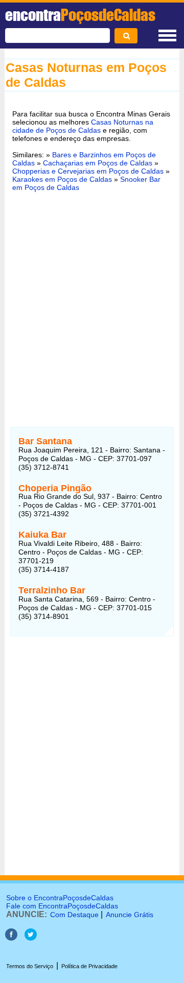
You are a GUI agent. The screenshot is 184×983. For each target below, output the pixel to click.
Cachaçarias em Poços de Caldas (97, 163)
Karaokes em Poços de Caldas (62, 179)
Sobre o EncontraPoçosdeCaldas (59, 898)
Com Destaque (74, 914)
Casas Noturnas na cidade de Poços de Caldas (82, 126)
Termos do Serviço (29, 966)
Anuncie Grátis (129, 914)
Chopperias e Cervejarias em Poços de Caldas (88, 171)
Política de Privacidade (89, 966)
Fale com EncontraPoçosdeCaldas (62, 906)
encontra (80, 15)
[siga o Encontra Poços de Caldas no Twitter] (31, 937)
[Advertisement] (92, 298)
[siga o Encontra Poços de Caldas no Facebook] (11, 937)
